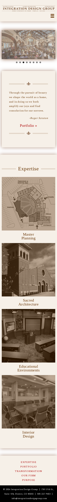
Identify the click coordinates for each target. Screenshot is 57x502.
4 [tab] (27, 62)
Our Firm (28, 475)
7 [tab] (37, 62)
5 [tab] (30, 62)
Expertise (28, 462)
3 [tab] (23, 62)
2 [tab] (20, 62)
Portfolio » (28, 125)
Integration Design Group (28, 8)
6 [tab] (33, 62)
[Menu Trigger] (52, 16)
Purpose (28, 480)
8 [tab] (40, 62)
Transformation (28, 471)
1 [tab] (17, 62)
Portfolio (28, 467)
